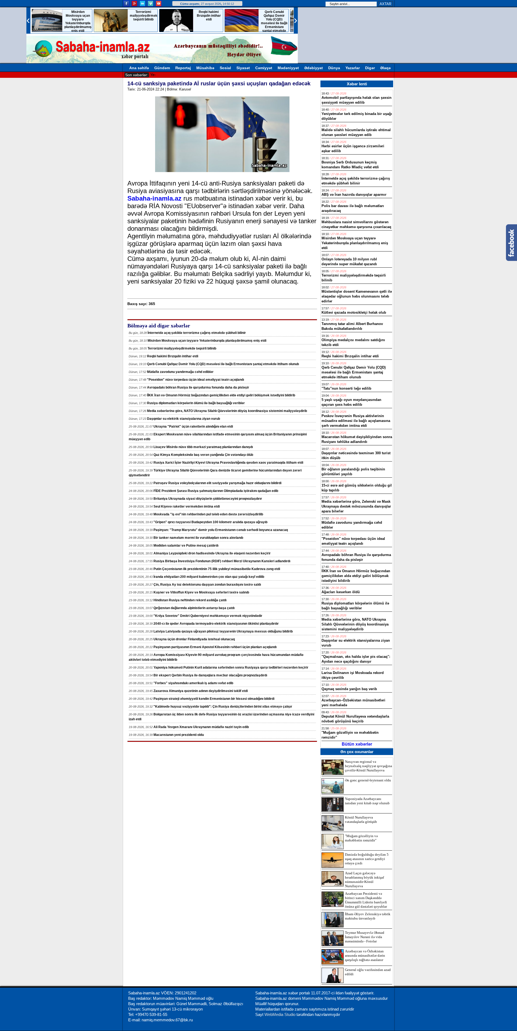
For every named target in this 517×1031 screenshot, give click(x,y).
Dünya (334, 68)
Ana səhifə (139, 68)
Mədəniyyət (288, 68)
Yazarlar (352, 68)
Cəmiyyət (263, 68)
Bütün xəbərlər (357, 744)
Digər (370, 68)
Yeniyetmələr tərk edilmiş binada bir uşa (184, 74)
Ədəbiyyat (313, 68)
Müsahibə (205, 68)
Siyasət (243, 68)
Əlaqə (385, 68)
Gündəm (162, 68)
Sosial (225, 68)
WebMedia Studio (280, 1014)
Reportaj (183, 68)
